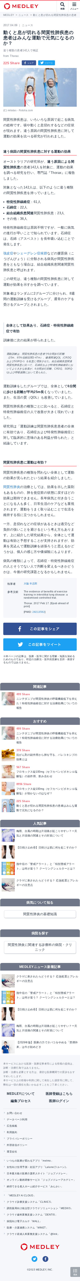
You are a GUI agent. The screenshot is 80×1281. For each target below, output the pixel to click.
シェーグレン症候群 (32, 253)
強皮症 (8, 253)
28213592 (38, 612)
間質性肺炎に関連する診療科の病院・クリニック (40, 947)
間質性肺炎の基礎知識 (40, 914)
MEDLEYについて (21, 1093)
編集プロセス (21, 1101)
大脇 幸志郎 (30, 583)
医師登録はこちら (59, 1093)
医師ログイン (59, 1101)
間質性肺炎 (11, 487)
